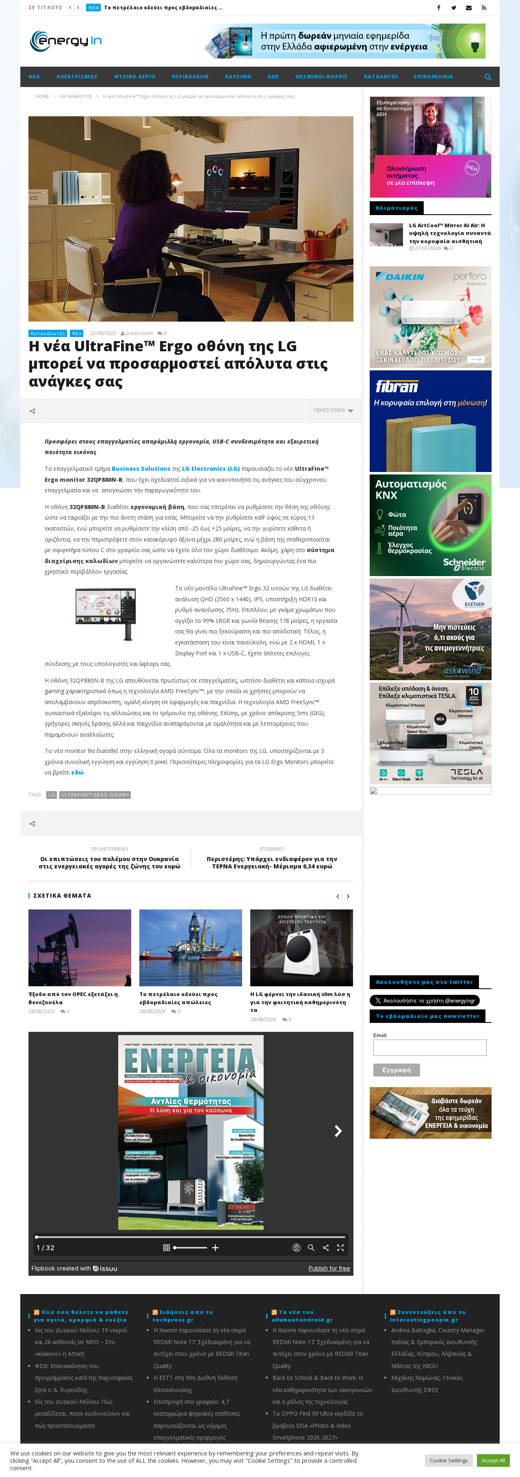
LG (51, 795)
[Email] (469, 7)
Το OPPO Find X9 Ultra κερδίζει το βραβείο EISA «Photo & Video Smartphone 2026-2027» (318, 1425)
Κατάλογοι (381, 76)
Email (379, 1035)
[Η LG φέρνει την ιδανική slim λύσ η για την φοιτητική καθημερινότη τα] (301, 947)
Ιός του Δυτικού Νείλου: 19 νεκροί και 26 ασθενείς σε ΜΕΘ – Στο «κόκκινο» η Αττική (81, 1342)
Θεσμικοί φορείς (321, 76)
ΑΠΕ (273, 76)
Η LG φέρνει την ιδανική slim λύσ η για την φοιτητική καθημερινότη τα (190, 7)
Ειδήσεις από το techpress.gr (182, 1316)
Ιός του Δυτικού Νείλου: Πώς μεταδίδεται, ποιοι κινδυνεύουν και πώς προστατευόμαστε (82, 1413)
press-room (139, 333)
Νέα (34, 76)
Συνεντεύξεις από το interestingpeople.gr (428, 1316)
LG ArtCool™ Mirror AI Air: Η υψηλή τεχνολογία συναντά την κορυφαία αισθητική (450, 233)
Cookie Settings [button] (449, 1460)
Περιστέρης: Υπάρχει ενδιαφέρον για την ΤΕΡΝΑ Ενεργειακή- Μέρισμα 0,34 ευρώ (272, 859)
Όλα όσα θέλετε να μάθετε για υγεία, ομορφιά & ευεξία (81, 1316)
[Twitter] (454, 7)
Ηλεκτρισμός (77, 76)
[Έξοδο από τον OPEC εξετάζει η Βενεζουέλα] (79, 947)
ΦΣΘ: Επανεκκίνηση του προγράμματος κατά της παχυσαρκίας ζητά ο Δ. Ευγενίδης (83, 1378)
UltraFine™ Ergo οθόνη (95, 795)
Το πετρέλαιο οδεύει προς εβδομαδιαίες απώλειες (178, 998)
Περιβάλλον (190, 76)
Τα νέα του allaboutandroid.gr (302, 1316)
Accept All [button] (493, 1460)
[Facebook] (438, 7)
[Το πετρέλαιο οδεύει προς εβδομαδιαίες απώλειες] (190, 947)
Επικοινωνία (433, 76)
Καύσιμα (238, 76)
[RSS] (484, 7)
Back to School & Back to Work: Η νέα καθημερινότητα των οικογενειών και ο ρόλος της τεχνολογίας (323, 1389)
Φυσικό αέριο (135, 76)
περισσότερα (331, 410)
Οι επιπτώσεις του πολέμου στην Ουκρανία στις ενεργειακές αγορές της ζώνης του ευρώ (109, 859)
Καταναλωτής (106, 7)
